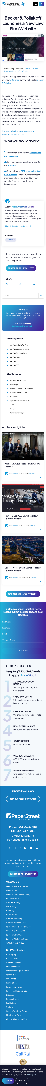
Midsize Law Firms (14, 1015)
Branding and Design (17, 413)
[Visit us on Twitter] (7, 284)
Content (13, 409)
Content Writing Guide (16, 922)
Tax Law (9, 1007)
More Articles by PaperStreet (16, 226)
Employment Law (13, 966)
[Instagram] (15, 848)
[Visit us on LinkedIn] (34, 284)
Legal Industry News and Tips (20, 401)
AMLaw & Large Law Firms (17, 1019)
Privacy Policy (33, 1074)
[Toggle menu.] (41, 4)
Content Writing (13, 902)
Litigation (10, 995)
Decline (22, 1081)
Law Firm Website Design (17, 886)
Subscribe (22, 651)
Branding (10, 910)
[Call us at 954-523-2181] (35, 4)
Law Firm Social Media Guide (18, 927)
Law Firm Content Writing (18, 353)
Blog (12, 69)
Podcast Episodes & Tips (18, 393)
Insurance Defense (14, 987)
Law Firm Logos (15, 357)
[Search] (41, 295)
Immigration (11, 983)
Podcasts (12, 165)
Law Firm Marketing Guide (17, 939)
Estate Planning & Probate (17, 970)
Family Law (11, 975)
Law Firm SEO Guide (15, 935)
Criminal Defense (13, 962)
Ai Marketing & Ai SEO (15, 943)
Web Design (14, 384)
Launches (19, 69)
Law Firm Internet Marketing (19, 349)
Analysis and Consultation (23, 326)
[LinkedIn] (37, 848)
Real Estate (11, 1003)
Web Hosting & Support (18, 380)
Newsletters (14, 397)
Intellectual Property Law (17, 991)
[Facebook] (20, 848)
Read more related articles (22, 594)
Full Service (11, 978)
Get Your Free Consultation (23, 799)
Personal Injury (12, 999)
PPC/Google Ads (13, 898)
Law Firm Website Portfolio (19, 345)
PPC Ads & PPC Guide (15, 930)
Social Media (11, 914)
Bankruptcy (11, 954)
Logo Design (11, 906)
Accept (8, 1081)
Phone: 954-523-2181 (23, 827)
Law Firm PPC (14, 365)
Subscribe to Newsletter (21, 268)
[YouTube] (31, 848)
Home (6, 69)
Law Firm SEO (14, 361)
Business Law (12, 958)
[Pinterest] (25, 848)
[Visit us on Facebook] (20, 284)
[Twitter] (9, 848)
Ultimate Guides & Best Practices (21, 389)
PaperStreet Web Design (23, 206)
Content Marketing (14, 918)
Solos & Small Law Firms (16, 1011)
